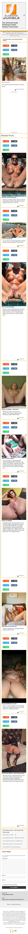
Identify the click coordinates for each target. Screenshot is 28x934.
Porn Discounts (5, 34)
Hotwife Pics (19, 841)
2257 (15, 922)
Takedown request (19, 924)
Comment (5, 858)
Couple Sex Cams (14, 132)
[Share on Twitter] (6, 50)
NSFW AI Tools (13, 35)
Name (4, 875)
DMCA (19, 922)
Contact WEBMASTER (8, 922)
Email (4, 880)
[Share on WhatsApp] (6, 54)
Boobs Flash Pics (10, 841)
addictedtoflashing (8, 838)
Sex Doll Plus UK (24, 34)
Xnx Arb (17, 35)
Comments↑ (21, 205)
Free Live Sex (17, 34)
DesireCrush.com (20, 33)
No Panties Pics (18, 844)
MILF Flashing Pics (8, 844)
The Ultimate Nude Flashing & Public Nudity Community (10, 25)
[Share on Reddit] (6, 45)
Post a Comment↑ (20, 89)
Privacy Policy (13, 884)
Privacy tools (11, 924)
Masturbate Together (10, 33)
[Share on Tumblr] (14, 45)
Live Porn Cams (11, 34)
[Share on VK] (14, 50)
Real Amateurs (16, 847)
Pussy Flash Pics (7, 847)
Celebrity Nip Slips (15, 904)
